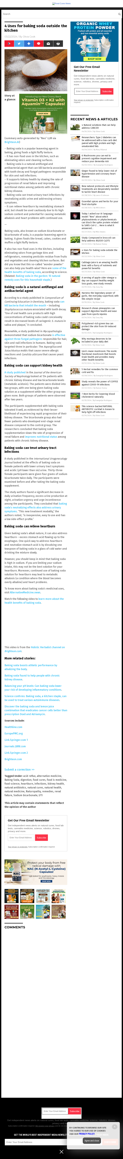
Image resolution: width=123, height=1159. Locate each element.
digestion (26, 779)
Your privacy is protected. (18, 847)
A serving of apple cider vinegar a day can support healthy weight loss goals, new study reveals (99, 280)
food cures (39, 779)
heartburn (27, 783)
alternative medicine (49, 775)
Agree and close (92, 1140)
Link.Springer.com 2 (16, 752)
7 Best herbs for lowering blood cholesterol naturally (98, 395)
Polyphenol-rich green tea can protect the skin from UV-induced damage (99, 326)
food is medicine (56, 779)
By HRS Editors (99, 208)
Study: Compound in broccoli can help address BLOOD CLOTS (98, 239)
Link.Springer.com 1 (16, 739)
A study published (15, 372)
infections (40, 783)
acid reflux (29, 775)
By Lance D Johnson (101, 195)
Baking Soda (11, 779)
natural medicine (14, 791)
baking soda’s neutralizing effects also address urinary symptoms (35, 507)
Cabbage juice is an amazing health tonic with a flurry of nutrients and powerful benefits (99, 265)
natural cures (35, 787)
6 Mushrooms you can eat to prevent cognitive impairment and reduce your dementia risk (99, 158)
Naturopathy (33, 791)
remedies (47, 791)
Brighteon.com (13, 759)
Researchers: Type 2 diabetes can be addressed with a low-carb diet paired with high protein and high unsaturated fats (99, 142)
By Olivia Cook (99, 131)
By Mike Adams (99, 232)
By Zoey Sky (98, 287)
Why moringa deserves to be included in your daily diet (96, 340)
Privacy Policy (87, 1134)
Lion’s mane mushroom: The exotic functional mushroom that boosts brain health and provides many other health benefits (99, 355)
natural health (52, 787)
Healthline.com (13, 727)
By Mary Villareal (100, 150)
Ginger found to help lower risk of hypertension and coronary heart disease (99, 174)
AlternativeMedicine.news (25, 592)
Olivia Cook (29, 36)
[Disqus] (35, 972)
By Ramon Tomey (100, 244)
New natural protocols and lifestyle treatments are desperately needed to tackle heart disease (100, 189)
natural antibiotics (15, 787)
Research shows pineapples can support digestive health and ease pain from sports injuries (99, 311)
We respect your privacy (45, 1126)
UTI (41, 795)
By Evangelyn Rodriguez (103, 165)
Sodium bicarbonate (25, 795)
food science (12, 783)
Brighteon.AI (11, 142)
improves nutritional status (41, 436)
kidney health (56, 783)
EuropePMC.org (13, 733)
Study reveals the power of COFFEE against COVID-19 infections (100, 383)
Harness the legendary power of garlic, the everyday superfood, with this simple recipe (100, 296)
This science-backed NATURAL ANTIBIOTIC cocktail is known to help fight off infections (98, 409)
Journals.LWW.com (15, 746)
